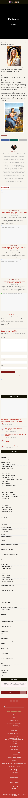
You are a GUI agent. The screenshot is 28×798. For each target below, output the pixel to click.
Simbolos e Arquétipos (7, 581)
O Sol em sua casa (6, 609)
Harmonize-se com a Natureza (9, 607)
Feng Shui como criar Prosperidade (14, 733)
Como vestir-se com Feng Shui (9, 464)
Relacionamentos (6, 513)
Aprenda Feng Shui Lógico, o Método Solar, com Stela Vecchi (14, 539)
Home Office (4, 614)
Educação (6, 531)
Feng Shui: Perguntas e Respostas (10, 496)
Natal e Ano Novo (5, 645)
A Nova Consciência (6, 568)
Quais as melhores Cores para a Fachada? (15, 445)
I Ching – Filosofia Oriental (8, 616)
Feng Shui (3, 592)
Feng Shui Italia (5, 481)
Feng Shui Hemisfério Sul (8, 477)
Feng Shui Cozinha (6, 473)
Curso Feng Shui (5, 552)
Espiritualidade (5, 564)
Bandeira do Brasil (6, 527)
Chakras (3, 534)
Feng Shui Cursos (5, 599)
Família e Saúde (5, 470)
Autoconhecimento (14, 210)
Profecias (4, 623)
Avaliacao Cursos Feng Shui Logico (10, 554)
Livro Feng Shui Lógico (7, 626)
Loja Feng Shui (5, 505)
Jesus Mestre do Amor (7, 621)
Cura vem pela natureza (7, 590)
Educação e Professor (7, 529)
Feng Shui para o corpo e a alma (14, 751)
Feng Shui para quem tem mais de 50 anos (11, 490)
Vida (2, 675)
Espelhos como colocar (7, 468)
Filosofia (4, 619)
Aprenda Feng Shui (14, 245)
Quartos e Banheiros (7, 511)
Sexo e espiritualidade (7, 579)
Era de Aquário (5, 561)
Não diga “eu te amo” (14, 314)
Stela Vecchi (4, 135)
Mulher (3, 643)
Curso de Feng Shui (14, 725)
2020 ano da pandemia (7, 566)
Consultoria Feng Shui (7, 466)
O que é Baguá (5, 542)
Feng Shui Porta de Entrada (8, 492)
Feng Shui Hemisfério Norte (8, 475)
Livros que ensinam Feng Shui (8, 628)
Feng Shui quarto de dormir (8, 494)
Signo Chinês (5, 522)
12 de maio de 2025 (13, 24)
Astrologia (4, 520)
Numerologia (4, 648)
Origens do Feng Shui (7, 509)
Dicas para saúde (6, 665)
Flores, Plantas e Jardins (7, 604)
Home (14, 714)
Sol (2, 668)
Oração (3, 650)
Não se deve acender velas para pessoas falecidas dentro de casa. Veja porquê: (11, 421)
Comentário (4, 337)
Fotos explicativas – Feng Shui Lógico (11, 500)
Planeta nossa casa (6, 655)
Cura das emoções (6, 570)
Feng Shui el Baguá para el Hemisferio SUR (13, 479)
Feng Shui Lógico (6, 483)
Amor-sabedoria (14, 313)
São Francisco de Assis (7, 660)
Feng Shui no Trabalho (7, 487)
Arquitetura (4, 517)
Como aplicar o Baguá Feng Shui (9, 544)
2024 (2, 454)
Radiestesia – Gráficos (7, 658)
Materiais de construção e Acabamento (11, 641)
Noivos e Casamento (6, 507)
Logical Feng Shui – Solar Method (10, 503)
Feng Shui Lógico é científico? (9, 485)
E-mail (3, 359)
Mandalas (3, 633)
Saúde (2, 663)
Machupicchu (4, 631)
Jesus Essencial (14, 786)
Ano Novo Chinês (5, 459)
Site (2, 365)
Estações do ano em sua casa (8, 588)
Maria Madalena (5, 638)
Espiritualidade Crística (7, 585)
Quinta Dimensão (6, 577)
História (3, 612)
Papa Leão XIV (4, 653)
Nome (3, 354)
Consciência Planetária (7, 549)
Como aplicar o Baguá (6, 536)
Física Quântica (5, 498)
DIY (1, 559)
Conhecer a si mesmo (6, 547)
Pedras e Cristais (6, 575)
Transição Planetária (7, 583)
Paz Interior (5, 573)
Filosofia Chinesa (5, 602)
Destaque (3, 556)
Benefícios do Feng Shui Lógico (11, 597)
